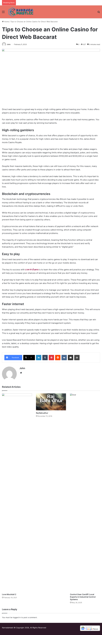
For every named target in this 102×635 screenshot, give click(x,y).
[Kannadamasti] (20, 11)
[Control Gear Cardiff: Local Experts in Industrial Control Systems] (85, 492)
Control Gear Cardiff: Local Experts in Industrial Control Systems (83, 596)
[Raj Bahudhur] (51, 401)
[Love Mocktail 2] (17, 492)
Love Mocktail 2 (9, 594)
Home (6, 21)
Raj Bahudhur (42, 413)
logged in (17, 617)
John (8, 44)
